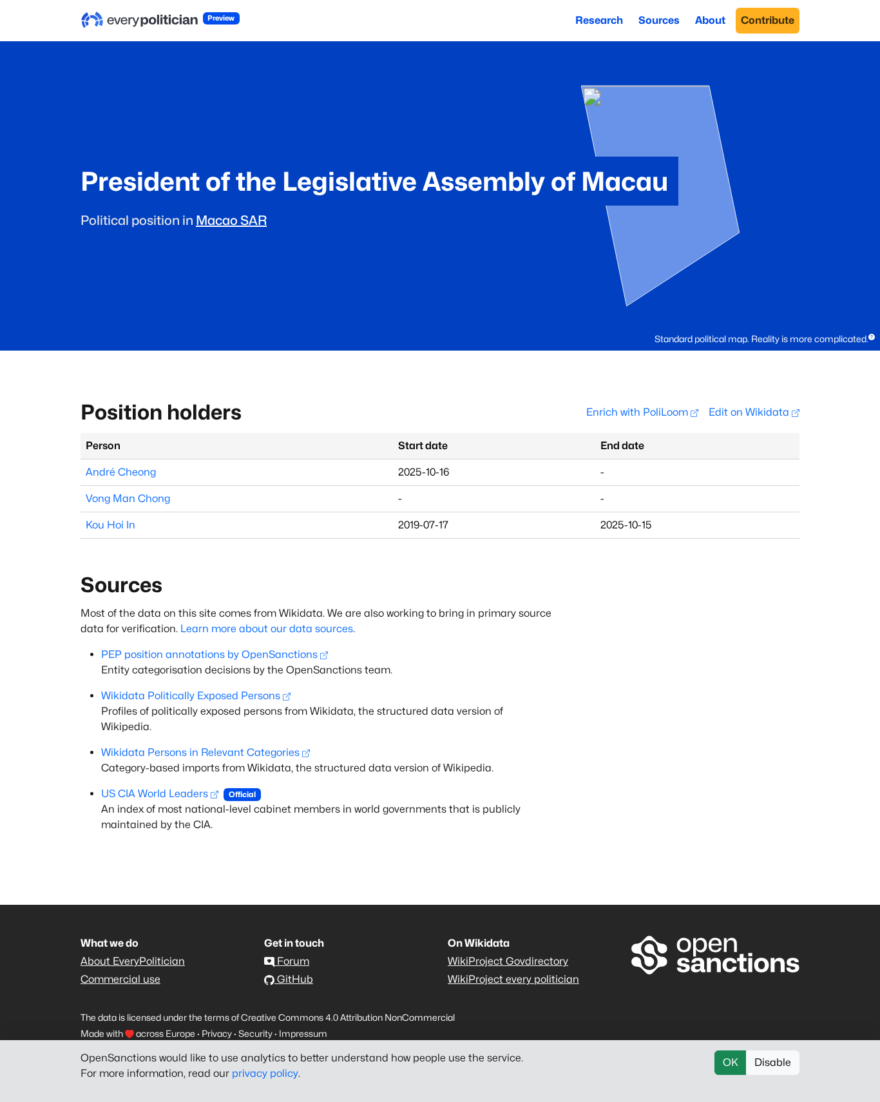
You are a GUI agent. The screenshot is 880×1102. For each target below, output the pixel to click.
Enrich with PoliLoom (638, 412)
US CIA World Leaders (154, 794)
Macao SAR (231, 220)
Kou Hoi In (110, 525)
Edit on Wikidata (750, 412)
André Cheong (121, 472)
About (710, 20)
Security (255, 1033)
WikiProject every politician (513, 979)
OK (730, 1062)
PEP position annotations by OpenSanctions (209, 654)
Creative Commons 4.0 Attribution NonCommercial (348, 1017)
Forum (291, 961)
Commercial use (120, 979)
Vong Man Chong (128, 498)
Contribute (767, 20)
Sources (659, 20)
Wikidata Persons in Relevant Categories (200, 752)
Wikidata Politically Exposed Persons (190, 696)
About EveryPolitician (133, 961)
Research (599, 20)
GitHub (293, 979)
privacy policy (265, 1073)
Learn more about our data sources (266, 629)
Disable (772, 1062)
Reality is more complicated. (809, 338)
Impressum (303, 1033)
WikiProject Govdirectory (508, 961)
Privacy (217, 1033)
